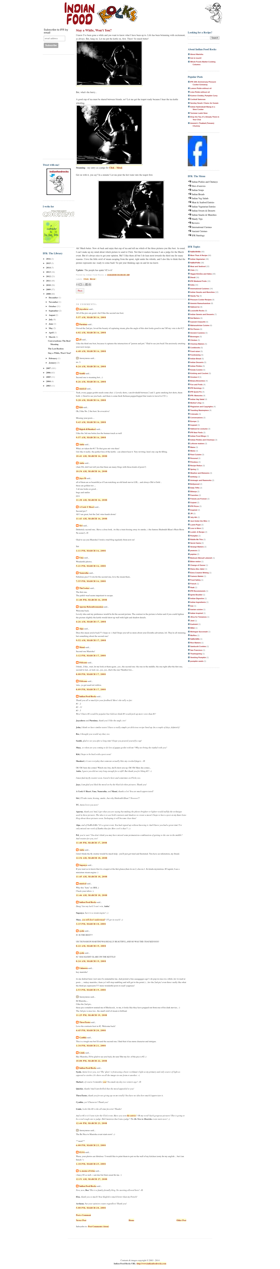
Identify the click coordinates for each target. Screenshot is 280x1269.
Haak (192, 587)
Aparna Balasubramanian (91, 606)
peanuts (193, 550)
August (52, 314)
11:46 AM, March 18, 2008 (91, 895)
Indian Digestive (197, 598)
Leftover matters (197, 443)
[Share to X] (83, 284)
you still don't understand (93, 919)
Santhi (82, 373)
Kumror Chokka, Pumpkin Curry (203, 96)
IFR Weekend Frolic (198, 281)
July (51, 319)
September (54, 310)
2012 (48, 276)
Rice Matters (195, 643)
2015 (48, 263)
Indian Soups (198, 190)
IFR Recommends (197, 591)
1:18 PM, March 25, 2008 (91, 1163)
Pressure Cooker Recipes (201, 300)
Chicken (193, 340)
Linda (82, 1052)
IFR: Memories (196, 396)
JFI (191, 514)
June (51, 323)
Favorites (194, 495)
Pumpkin (194, 536)
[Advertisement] (56, 106)
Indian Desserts (197, 362)
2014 (48, 267)
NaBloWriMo (195, 252)
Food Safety (195, 580)
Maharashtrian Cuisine (199, 325)
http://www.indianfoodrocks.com (151, 1263)
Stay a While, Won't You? (59, 352)
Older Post (181, 1220)
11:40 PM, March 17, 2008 (91, 842)
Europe (193, 421)
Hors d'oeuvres (198, 185)
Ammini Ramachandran (200, 303)
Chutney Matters (197, 344)
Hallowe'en (195, 307)
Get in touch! (196, 58)
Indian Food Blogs (198, 436)
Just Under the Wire (198, 521)
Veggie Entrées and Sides (201, 274)
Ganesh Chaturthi (197, 322)
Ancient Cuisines (199, 231)
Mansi (82, 647)
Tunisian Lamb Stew (199, 113)
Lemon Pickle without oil (200, 88)
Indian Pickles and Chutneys (205, 181)
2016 (48, 258)
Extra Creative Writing (199, 573)
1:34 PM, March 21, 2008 (91, 1045)
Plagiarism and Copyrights (201, 407)
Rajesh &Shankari (87, 429)
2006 (48, 372)
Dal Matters (195, 318)
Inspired (193, 510)
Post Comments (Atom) (98, 1226)
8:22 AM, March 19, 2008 (91, 945)
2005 (48, 376)
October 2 (194, 377)
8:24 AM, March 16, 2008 (91, 366)
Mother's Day (195, 403)
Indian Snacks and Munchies (202, 292)
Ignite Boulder (196, 595)
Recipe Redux (196, 466)
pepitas (193, 554)
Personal (194, 458)
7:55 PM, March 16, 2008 (91, 581)
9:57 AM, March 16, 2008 (91, 437)
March (52, 336)
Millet (192, 628)
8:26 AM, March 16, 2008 (91, 381)
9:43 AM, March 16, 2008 (91, 422)
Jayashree (83, 308)
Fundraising (195, 355)
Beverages (194, 337)
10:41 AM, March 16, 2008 (91, 455)
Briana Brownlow (197, 381)
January (53, 362)
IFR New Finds (196, 432)
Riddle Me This (196, 539)
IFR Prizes (194, 506)
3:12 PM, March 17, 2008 (91, 655)
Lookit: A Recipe (197, 532)
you (104, 1081)
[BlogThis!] (80, 284)
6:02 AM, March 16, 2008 (91, 332)
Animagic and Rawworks (200, 480)
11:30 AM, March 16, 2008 (91, 499)
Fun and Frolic (196, 385)
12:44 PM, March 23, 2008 (91, 1123)
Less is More (195, 528)
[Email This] (77, 284)
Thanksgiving (196, 654)
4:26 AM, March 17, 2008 (91, 621)
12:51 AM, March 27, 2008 (91, 1179)
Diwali (192, 277)
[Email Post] (96, 279)
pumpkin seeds (196, 661)
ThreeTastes (84, 1022)
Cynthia (83, 1037)
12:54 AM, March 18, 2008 (91, 857)
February (53, 358)
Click (86, 279)
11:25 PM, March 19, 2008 (91, 1015)
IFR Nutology (198, 235)
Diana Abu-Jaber (197, 569)
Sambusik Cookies (198, 646)
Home (131, 1220)
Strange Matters (197, 547)
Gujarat (193, 502)
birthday (193, 477)
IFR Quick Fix (196, 392)
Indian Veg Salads (200, 198)
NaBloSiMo (195, 639)
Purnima (83, 324)
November (54, 301)
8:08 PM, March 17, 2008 (91, 674)
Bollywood (194, 484)
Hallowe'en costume (199, 429)
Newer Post (81, 1220)
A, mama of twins (87, 1170)
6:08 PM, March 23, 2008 (91, 1145)
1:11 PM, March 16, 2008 (91, 550)
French (193, 584)
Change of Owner (197, 565)
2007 (48, 368)
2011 (48, 280)
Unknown (83, 968)
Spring (193, 469)
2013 (48, 271)
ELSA (82, 1152)
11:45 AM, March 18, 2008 (91, 876)
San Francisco (196, 650)
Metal (92, 279)
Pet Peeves (194, 329)
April (51, 332)
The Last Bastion (56, 348)
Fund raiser (195, 351)
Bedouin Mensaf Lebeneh (201, 558)
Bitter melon (195, 561)
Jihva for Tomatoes (198, 617)
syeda (81, 930)
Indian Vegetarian (197, 259)
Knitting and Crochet (199, 373)
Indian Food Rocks (87, 696)
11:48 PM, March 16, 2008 (91, 599)
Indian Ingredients (198, 602)
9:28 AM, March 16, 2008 (91, 400)
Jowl (192, 621)
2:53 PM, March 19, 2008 (91, 989)
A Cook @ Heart (86, 506)
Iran (191, 606)
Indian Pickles (196, 366)
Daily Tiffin (194, 488)
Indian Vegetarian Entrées (204, 206)
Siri (81, 525)
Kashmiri (194, 624)
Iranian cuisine (196, 609)
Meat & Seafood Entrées (203, 202)
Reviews (195, 222)
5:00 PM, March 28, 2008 (91, 1207)
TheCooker (84, 588)
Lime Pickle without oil (200, 92)
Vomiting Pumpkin (198, 657)
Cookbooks (195, 348)
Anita (81, 444)
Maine (192, 447)
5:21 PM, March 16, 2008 (91, 565)
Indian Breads (198, 194)
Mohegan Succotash (199, 632)
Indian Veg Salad (197, 399)
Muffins (193, 635)
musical (82, 388)
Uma (81, 557)
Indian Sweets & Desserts (203, 210)
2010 (48, 285)
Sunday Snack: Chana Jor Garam (204, 103)
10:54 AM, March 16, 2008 (91, 471)
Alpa (81, 628)
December (53, 297)
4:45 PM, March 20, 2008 (91, 1030)
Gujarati (193, 425)
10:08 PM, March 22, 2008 (91, 1060)
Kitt (81, 407)
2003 (48, 385)
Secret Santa (195, 543)
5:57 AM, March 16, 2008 (91, 317)
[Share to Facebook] (86, 284)
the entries (131, 1115)
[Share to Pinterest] (89, 284)
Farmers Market (196, 576)
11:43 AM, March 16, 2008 (91, 518)
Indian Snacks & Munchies (204, 214)
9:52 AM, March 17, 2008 (91, 640)
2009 (48, 289)
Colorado (194, 414)
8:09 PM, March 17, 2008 (91, 689)
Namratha (84, 572)
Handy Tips (197, 218)
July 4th (193, 517)
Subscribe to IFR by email (56, 31)
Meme (192, 451)
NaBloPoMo (195, 263)
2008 (48, 293)
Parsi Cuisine (195, 455)
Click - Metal (115, 167)
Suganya (83, 864)
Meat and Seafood (198, 266)
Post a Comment (83, 1214)
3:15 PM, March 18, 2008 (91, 923)
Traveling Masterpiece (199, 410)
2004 (48, 381)
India (192, 285)
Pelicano (83, 662)
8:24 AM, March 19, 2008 (91, 961)
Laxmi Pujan (195, 525)
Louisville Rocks (197, 311)
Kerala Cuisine (196, 370)
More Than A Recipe (198, 255)
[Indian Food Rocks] (213, 13)
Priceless (194, 462)
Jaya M (82, 478)
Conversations (196, 418)
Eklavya (193, 491)
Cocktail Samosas (197, 99)
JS (80, 339)
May (51, 328)
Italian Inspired (196, 613)
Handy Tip (194, 296)
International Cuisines (202, 227)
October (53, 306)
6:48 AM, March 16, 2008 (91, 351)
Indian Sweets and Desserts (202, 314)
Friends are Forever (198, 499)
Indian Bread (195, 359)
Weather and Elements (199, 473)
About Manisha (196, 54)
